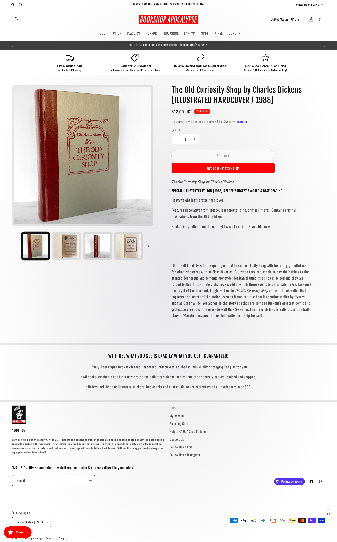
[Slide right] (148, 246)
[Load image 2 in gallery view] (66, 246)
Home (173, 408)
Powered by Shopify (56, 538)
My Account (177, 415)
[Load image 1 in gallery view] (35, 246)
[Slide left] (16, 246)
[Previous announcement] (106, 4)
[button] (17, 19)
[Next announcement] (230, 4)
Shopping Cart (179, 423)
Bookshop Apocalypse (33, 538)
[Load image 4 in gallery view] (128, 246)
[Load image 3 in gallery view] (97, 246)
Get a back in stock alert (223, 168)
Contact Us (177, 439)
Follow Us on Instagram (185, 454)
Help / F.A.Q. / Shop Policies (188, 431)
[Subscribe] (90, 480)
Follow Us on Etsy (181, 447)
